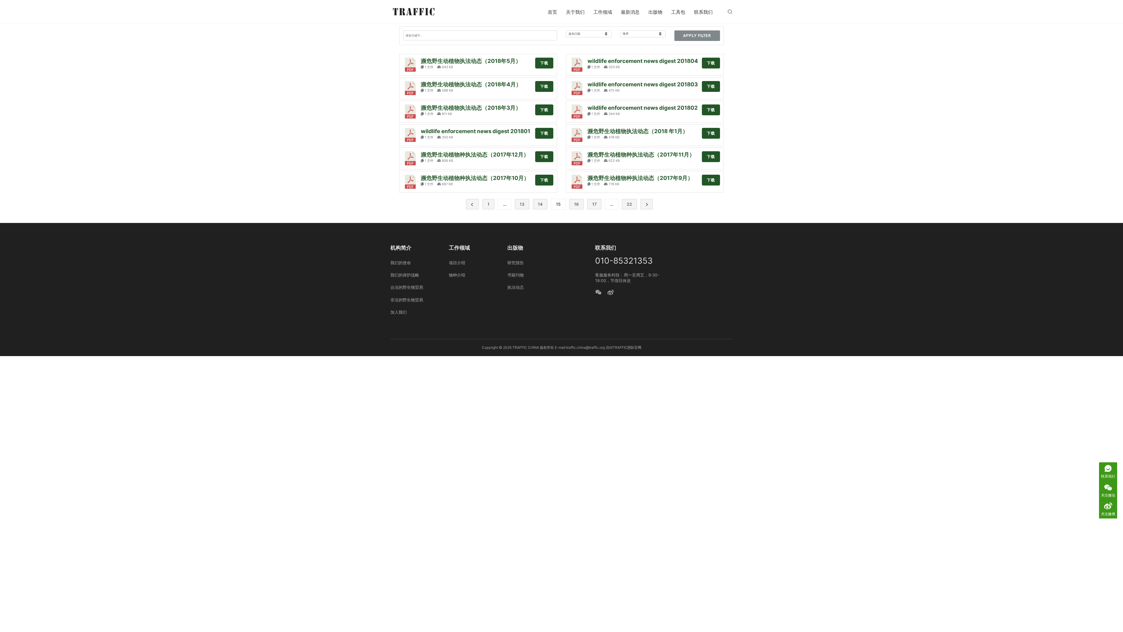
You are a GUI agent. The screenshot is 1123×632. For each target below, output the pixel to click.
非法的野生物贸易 (406, 299)
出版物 (655, 12)
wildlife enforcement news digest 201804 (643, 61)
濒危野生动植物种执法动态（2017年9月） (640, 178)
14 (540, 204)
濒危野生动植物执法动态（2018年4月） (471, 84)
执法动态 (515, 287)
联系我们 (703, 12)
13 (522, 204)
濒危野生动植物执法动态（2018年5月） (471, 61)
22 (629, 204)
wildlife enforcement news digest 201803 (643, 84)
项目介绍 (457, 262)
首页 (552, 12)
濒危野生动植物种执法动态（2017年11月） (641, 154)
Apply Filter (697, 35)
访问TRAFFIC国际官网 (623, 347)
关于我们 (575, 12)
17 (594, 204)
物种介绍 (457, 274)
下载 (544, 63)
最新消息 (630, 12)
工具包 (678, 12)
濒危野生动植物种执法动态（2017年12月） (475, 154)
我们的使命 (400, 262)
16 (576, 204)
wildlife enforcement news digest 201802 (643, 107)
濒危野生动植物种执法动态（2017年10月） (475, 178)
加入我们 (398, 312)
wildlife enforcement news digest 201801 (475, 131)
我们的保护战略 (404, 274)
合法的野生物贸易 (406, 287)
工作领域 (602, 12)
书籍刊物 (515, 274)
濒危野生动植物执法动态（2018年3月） (471, 107)
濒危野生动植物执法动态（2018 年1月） (638, 131)
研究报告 (515, 262)
